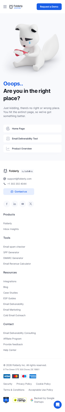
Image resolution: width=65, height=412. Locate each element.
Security (7, 383)
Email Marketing (12, 309)
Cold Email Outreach (14, 315)
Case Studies (10, 292)
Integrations (9, 281)
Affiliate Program (12, 338)
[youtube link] (22, 204)
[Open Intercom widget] (58, 405)
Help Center (9, 350)
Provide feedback (13, 344)
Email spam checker (14, 246)
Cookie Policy (43, 383)
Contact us (21, 191)
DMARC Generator (13, 258)
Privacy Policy (24, 383)
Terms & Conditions (13, 389)
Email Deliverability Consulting (19, 333)
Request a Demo (49, 6)
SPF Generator (11, 252)
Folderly (7, 223)
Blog (5, 287)
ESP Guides (9, 298)
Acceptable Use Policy (40, 389)
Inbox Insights (11, 229)
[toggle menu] (6, 6)
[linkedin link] (14, 204)
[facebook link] (6, 204)
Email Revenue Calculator (17, 263)
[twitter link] (30, 204)
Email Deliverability (13, 304)
